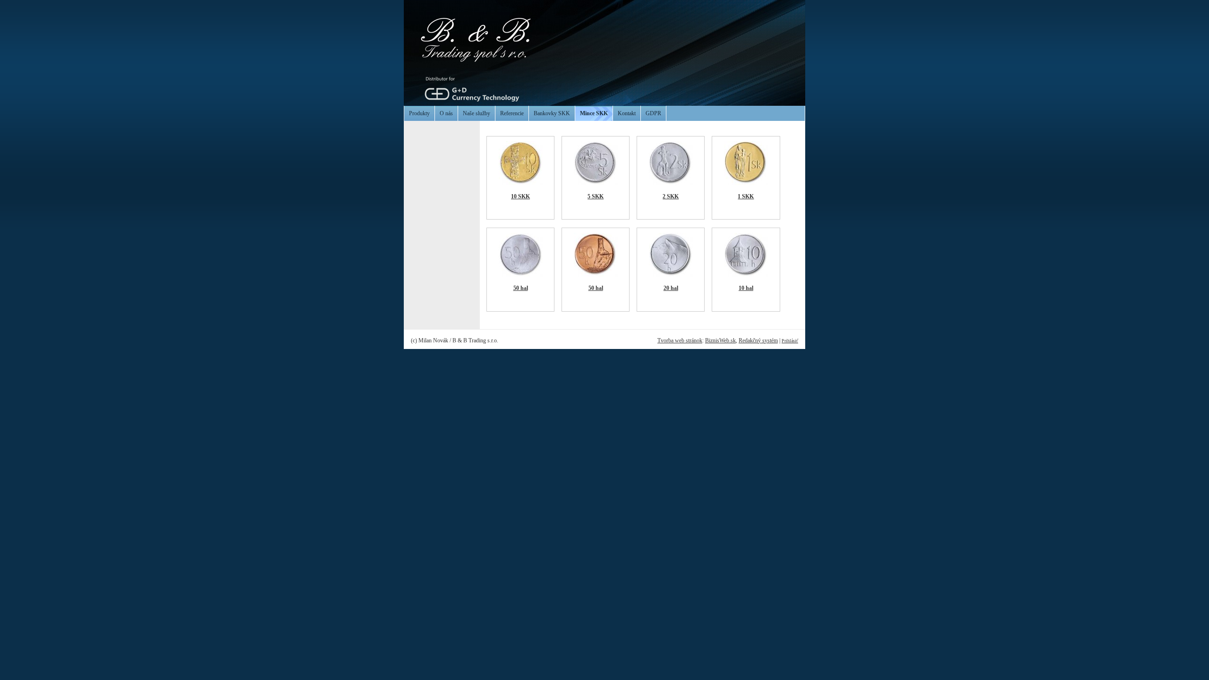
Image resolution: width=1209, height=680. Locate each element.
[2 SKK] (671, 183)
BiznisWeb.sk (720, 340)
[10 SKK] (521, 183)
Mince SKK (594, 113)
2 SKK (671, 196)
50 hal (520, 288)
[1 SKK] (746, 183)
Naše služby (476, 113)
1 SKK (746, 196)
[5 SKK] (596, 183)
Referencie (512, 113)
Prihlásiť (790, 340)
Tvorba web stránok (679, 340)
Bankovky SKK (552, 113)
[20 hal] (671, 275)
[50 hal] (521, 275)
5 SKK (595, 196)
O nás (446, 113)
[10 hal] (746, 275)
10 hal (746, 288)
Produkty (419, 113)
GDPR (653, 113)
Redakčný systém (758, 340)
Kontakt (627, 113)
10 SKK (520, 196)
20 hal (671, 288)
